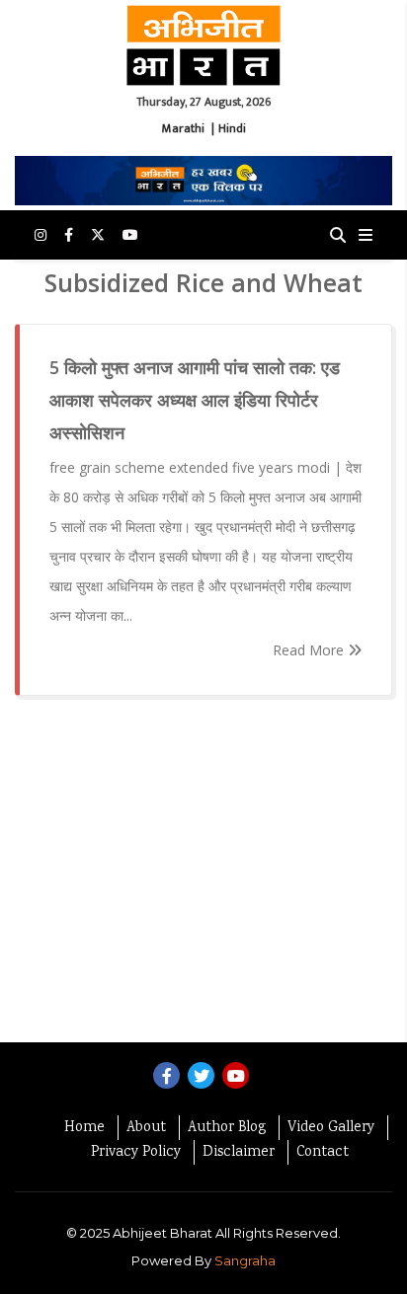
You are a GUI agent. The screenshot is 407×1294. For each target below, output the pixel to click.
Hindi (232, 128)
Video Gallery (330, 1128)
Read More (310, 650)
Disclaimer (239, 1153)
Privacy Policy (136, 1153)
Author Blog (227, 1128)
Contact (322, 1153)
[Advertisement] (203, 878)
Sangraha (245, 1260)
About (146, 1128)
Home (84, 1128)
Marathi (183, 128)
